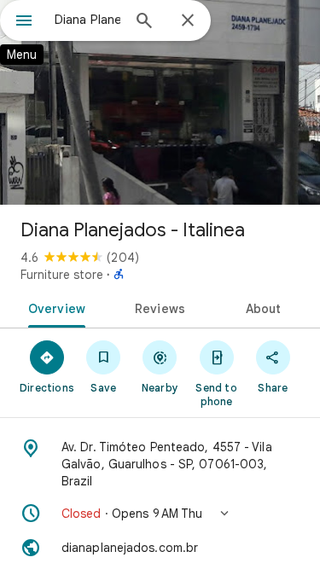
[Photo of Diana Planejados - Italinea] (160, 102)
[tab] (54, 307)
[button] (160, 513)
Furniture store (61, 274)
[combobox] (87, 19)
